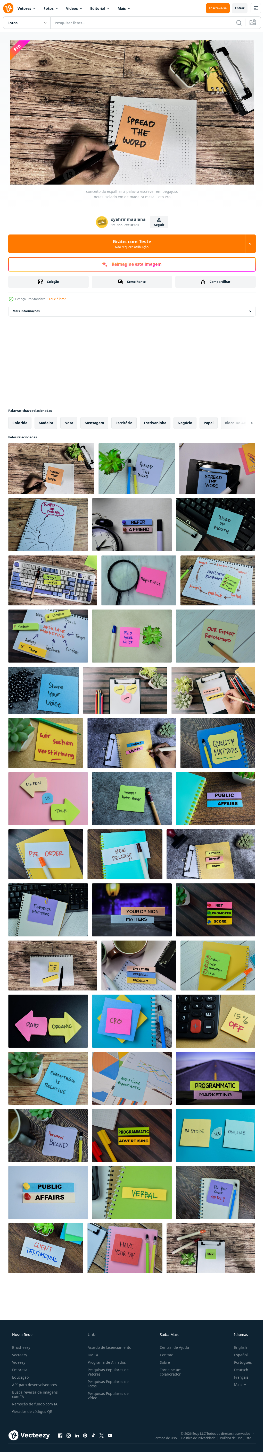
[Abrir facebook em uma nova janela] (60, 1435)
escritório (124, 422)
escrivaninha (155, 422)
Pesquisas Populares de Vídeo (106, 1395)
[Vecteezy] (8, 8)
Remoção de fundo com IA (34, 1404)
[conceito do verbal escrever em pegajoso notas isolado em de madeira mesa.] (132, 1192)
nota (68, 422)
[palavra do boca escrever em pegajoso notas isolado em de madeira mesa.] (215, 524)
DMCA (91, 1354)
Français (238, 1377)
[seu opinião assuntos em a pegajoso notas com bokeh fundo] (132, 909)
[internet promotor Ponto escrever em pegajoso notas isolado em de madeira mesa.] (215, 909)
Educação (20, 1377)
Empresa (19, 1369)
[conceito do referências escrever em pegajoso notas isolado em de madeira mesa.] (138, 580)
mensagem (94, 422)
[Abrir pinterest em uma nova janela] (85, 1435)
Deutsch (238, 1369)
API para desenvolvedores (34, 1384)
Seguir (157, 225)
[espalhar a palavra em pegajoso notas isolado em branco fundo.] (217, 468)
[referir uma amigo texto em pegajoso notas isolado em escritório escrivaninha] (132, 524)
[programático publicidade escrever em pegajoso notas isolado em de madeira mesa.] (132, 1135)
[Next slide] (243, 423)
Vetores (24, 8)
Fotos (49, 8)
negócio (185, 422)
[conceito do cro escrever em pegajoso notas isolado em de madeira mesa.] (132, 1021)
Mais (122, 8)
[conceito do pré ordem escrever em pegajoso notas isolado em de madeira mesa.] (45, 854)
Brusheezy (21, 1347)
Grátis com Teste (130, 243)
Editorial (97, 8)
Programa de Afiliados (105, 1362)
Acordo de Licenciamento (108, 1347)
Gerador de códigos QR (32, 1411)
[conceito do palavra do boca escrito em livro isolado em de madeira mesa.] (48, 524)
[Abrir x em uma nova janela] (102, 1435)
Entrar (236, 8)
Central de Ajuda (171, 1347)
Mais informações (26, 311)
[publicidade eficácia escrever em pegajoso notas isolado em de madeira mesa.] (132, 1078)
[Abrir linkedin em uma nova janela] (77, 1435)
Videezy (18, 1362)
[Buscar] (235, 23)
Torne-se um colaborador (168, 1372)
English (237, 1347)
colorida (19, 422)
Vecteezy (19, 1354)
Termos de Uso (161, 1437)
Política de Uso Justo (232, 1437)
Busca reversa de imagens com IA (34, 1394)
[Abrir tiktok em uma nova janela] (93, 1435)
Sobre (162, 1362)
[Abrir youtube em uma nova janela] (110, 1435)
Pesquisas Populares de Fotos (106, 1383)
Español (237, 1354)
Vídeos (72, 8)
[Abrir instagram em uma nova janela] (69, 1435)
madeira (46, 422)
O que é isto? (56, 299)
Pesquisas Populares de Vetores (106, 1372)
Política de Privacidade (194, 1437)
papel (208, 422)
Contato (164, 1354)
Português (240, 1362)
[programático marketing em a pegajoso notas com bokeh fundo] (215, 1078)
